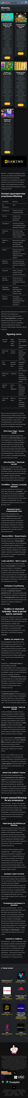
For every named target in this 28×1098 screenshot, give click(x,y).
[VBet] (7, 1030)
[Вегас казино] (21, 978)
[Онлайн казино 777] (7, 978)
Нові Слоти (16, 1094)
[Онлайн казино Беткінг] (7, 994)
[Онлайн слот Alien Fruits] (7, 117)
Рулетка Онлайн (14, 1093)
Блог (22, 1094)
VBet (7, 1032)
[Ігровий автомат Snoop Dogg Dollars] (21, 22)
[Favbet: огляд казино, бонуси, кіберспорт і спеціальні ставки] (21, 1011)
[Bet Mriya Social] (9, 2)
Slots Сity (6, 1012)
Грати (7, 57)
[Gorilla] (21, 1030)
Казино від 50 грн (9, 1094)
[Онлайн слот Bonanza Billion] (7, 70)
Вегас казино (21, 980)
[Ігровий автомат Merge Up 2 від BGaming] (7, 21)
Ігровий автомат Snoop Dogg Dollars (20, 26)
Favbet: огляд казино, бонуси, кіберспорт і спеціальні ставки (21, 1015)
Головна (3, 9)
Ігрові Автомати (5, 1091)
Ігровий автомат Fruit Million (20, 73)
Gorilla (21, 1032)
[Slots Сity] (7, 1011)
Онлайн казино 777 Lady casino (21, 996)
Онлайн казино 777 (7, 980)
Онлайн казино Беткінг (7, 996)
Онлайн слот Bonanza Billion (7, 73)
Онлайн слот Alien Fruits (7, 120)
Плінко (6, 1093)
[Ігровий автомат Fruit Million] (21, 70)
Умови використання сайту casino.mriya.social (14, 1089)
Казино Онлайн (22, 1091)
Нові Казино (14, 1091)
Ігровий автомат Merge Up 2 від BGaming (7, 25)
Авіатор (21, 1093)
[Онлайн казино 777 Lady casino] (21, 990)
